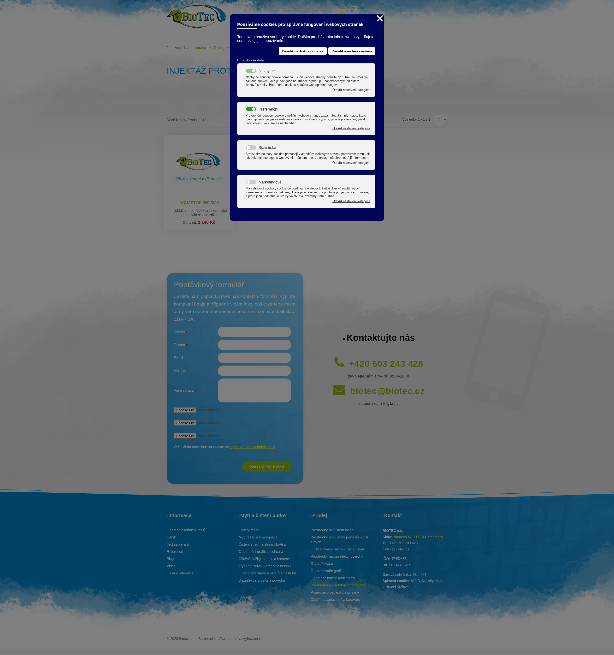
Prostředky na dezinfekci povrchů (337, 556)
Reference (175, 551)
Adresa (179, 371)
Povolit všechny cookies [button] (352, 51)
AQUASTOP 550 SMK (199, 203)
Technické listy (178, 544)
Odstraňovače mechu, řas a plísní (337, 549)
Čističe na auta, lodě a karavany (336, 599)
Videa (171, 566)
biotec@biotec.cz (387, 391)
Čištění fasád (249, 530)
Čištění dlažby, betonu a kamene (264, 559)
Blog (170, 559)
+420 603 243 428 (386, 364)
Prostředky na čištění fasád (332, 530)
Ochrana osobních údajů (186, 530)
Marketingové (270, 182)
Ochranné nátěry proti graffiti (333, 578)
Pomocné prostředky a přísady (335, 592)
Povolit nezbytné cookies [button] (302, 51)
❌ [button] (380, 19)
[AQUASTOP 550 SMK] (199, 167)
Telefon (180, 345)
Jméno (180, 332)
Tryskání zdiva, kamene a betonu (265, 566)
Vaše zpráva (184, 390)
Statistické (267, 148)
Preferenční (268, 109)
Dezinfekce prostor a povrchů (262, 580)
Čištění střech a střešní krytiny (263, 544)
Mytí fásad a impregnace (258, 537)
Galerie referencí (180, 573)
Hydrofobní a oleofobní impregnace (338, 585)
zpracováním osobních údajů (252, 447)
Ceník (171, 537)
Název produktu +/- (191, 120)
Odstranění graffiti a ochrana (261, 551)
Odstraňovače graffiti (327, 571)
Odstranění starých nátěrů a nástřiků (267, 573)
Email (178, 358)
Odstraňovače (322, 563)
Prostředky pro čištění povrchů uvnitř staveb (339, 539)
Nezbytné (267, 71)
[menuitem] (298, 13)
